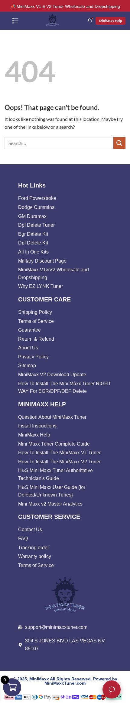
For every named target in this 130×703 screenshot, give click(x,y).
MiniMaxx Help (110, 21)
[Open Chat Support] (111, 689)
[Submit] (119, 143)
